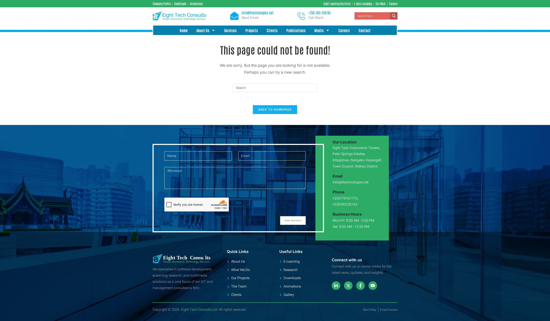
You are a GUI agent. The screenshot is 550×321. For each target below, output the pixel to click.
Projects (251, 30)
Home (184, 30)
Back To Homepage (275, 109)
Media (319, 30)
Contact (365, 30)
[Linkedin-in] (336, 285)
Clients (272, 30)
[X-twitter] (348, 285)
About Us (202, 30)
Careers (344, 30)
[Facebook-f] (360, 285)
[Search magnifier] (393, 16)
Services (230, 30)
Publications (296, 30)
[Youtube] (372, 285)
